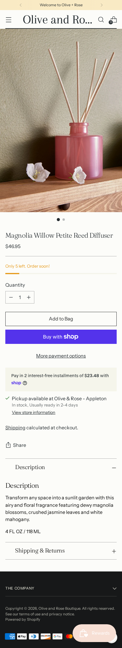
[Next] (101, 5)
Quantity (15, 285)
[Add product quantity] (28, 297)
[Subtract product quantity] (11, 297)
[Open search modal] (101, 19)
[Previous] (20, 5)
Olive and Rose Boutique (59, 608)
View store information (33, 412)
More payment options (61, 356)
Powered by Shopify (22, 619)
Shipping (15, 428)
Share (19, 445)
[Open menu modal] (8, 19)
